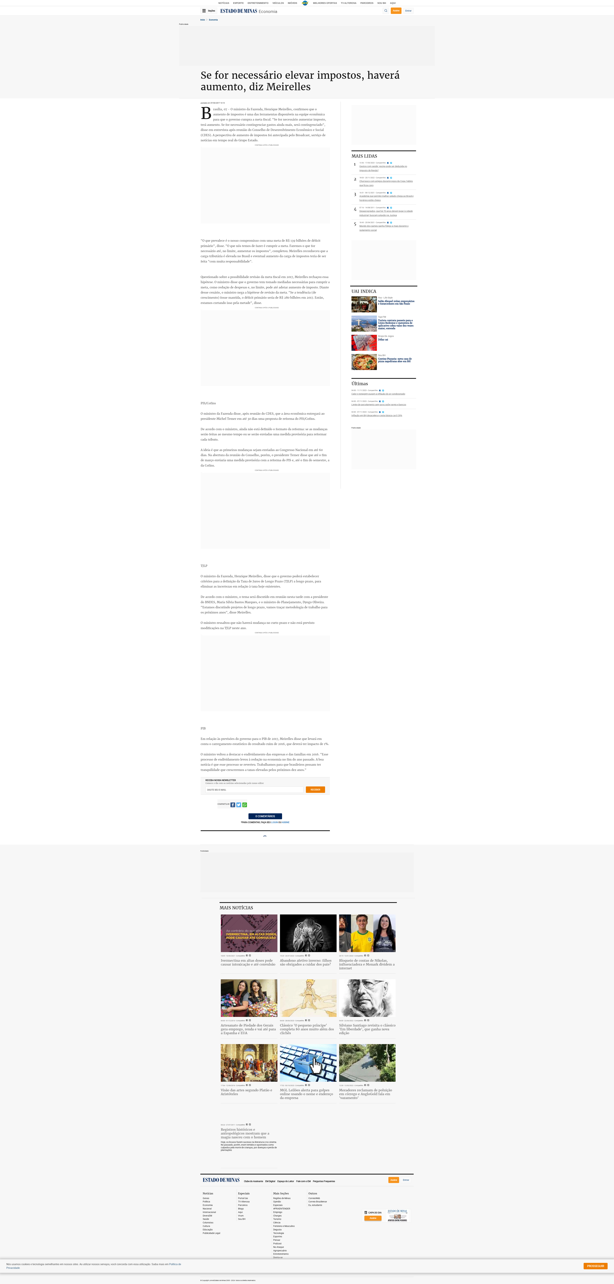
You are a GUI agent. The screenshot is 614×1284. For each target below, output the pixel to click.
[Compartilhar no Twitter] (238, 805)
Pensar (276, 1240)
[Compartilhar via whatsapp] (244, 805)
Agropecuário (280, 1250)
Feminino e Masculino (284, 1226)
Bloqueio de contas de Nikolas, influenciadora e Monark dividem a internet (367, 964)
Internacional (209, 1212)
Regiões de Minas (282, 1198)
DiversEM (207, 1215)
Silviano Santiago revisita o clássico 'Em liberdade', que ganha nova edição (367, 1029)
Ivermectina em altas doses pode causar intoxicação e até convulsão (248, 962)
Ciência (276, 1222)
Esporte (238, 3)
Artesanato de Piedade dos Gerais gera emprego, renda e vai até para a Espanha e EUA (248, 1029)
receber (315, 789)
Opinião (277, 1201)
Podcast (277, 1243)
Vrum (241, 1215)
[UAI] (305, 3)
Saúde (206, 1219)
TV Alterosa (348, 3)
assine (285, 822)
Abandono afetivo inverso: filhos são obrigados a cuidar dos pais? (305, 962)
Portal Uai (243, 1198)
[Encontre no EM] (386, 11)
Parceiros (366, 3)
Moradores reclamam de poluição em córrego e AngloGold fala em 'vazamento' (365, 1094)
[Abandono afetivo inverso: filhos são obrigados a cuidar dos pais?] (308, 933)
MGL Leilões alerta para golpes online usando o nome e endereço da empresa (306, 1094)
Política (206, 1201)
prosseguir (595, 1266)
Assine (396, 10)
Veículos (278, 3)
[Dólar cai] (364, 343)
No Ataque (278, 1247)
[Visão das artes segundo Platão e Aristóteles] (249, 1063)
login (274, 822)
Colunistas (208, 1222)
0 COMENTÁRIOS (265, 816)
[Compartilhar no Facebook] (232, 805)
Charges (277, 1215)
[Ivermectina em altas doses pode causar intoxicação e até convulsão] (249, 933)
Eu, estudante (315, 1205)
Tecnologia (278, 1233)
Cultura (206, 1226)
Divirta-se (278, 1257)
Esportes (277, 1236)
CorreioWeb (314, 1198)
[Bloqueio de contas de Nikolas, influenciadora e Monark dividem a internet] (367, 933)
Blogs (241, 1208)
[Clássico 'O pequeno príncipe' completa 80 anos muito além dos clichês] (308, 998)
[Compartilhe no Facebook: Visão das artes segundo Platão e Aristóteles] (246, 1085)
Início (202, 19)
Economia (268, 11)
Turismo (277, 1219)
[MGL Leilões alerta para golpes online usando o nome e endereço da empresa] (308, 1063)
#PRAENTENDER (281, 1208)
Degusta (277, 1229)
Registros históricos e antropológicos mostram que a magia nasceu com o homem (245, 1133)
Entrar (408, 10)
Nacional (207, 1208)
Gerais (206, 1198)
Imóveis (292, 3)
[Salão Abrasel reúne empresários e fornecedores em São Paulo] (364, 304)
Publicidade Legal (211, 1233)
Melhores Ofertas (325, 3)
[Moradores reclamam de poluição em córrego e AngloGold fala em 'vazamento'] (367, 1063)
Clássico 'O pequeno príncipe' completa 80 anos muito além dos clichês (307, 1029)
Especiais (278, 1205)
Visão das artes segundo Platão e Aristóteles (246, 1092)
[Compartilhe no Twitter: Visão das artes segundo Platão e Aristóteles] (249, 1085)
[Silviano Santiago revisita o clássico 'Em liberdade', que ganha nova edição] (367, 998)
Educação (208, 1229)
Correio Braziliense (317, 1201)
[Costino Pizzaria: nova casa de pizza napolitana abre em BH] (364, 362)
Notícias (223, 3)
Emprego (277, 1212)
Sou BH (381, 3)
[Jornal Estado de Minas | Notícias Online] (238, 11)
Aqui (240, 1212)
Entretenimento (258, 3)
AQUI (393, 3)
